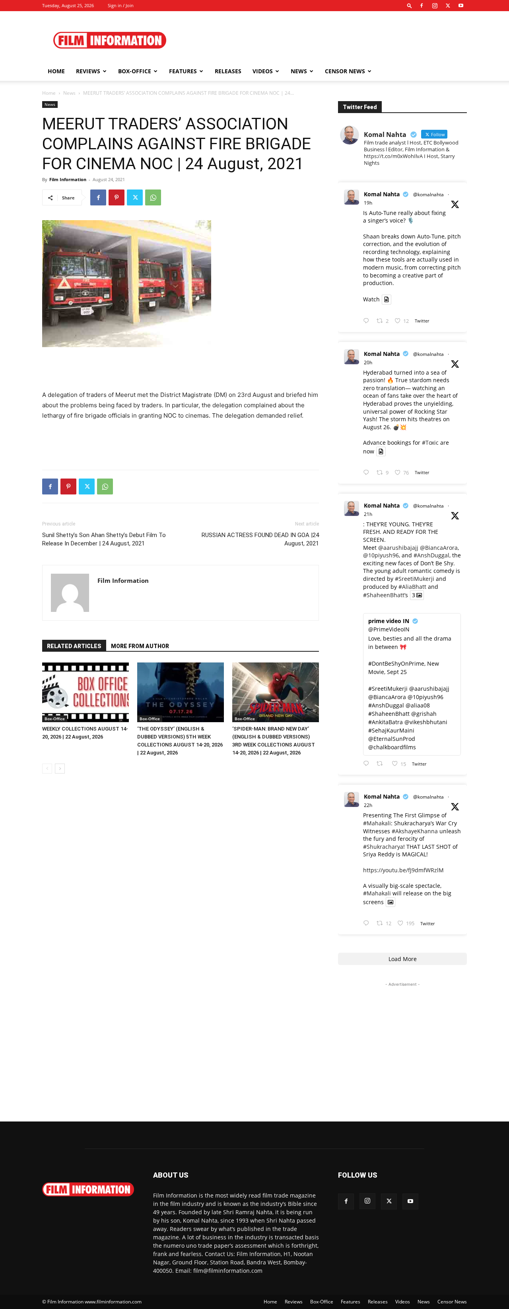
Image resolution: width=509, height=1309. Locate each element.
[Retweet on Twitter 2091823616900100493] (382, 764)
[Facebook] (421, 5)
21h (368, 514)
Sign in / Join (121, 5)
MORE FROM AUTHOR (140, 646)
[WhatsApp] (153, 197)
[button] (410, 5)
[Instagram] (435, 5)
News (299, 71)
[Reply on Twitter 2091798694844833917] (368, 923)
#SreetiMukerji (414, 578)
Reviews (88, 71)
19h (368, 202)
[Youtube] (461, 5)
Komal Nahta (382, 194)
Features (183, 71)
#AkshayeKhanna (415, 831)
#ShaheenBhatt (383, 595)
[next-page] (60, 769)
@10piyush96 (381, 555)
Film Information (67, 179)
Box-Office (55, 718)
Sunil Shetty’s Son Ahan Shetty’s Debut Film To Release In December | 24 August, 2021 (104, 539)
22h (368, 805)
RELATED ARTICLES (74, 646)
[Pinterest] (116, 197)
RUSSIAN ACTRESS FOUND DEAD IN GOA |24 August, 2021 (260, 539)
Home (56, 71)
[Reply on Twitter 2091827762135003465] (368, 473)
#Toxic (430, 442)
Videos (263, 71)
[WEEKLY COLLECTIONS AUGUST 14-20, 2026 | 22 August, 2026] (85, 692)
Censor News (345, 71)
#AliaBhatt (412, 586)
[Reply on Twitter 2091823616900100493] (368, 764)
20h (368, 362)
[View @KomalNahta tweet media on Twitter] (386, 299)
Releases (228, 71)
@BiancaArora (439, 547)
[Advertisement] (322, 40)
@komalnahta (428, 194)
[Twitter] (448, 5)
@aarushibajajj (398, 547)
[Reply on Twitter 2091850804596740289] (368, 321)
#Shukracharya (383, 846)
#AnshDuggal (431, 555)
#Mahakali (377, 823)
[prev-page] (47, 769)
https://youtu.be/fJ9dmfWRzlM (403, 870)
